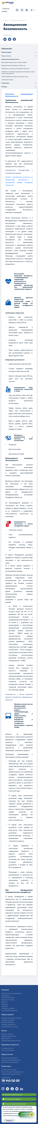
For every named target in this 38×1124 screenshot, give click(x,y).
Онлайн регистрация (7, 79)
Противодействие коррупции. (13, 1099)
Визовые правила (7, 1022)
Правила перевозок (8, 1024)
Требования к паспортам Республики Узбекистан (15, 68)
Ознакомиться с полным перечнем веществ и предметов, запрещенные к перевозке (19, 697)
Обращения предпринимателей (13, 1094)
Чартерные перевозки (9, 1010)
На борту (4, 86)
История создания (8, 998)
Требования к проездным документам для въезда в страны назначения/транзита (18, 72)
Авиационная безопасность (11, 1060)
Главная (5, 20)
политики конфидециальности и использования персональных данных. (17, 1113)
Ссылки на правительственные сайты (15, 1104)
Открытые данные (8, 1008)
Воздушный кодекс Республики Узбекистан (13, 65)
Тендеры (4, 1006)
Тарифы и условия (7, 1020)
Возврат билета (7, 1034)
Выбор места (6, 1038)
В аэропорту (5, 83)
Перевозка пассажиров (9, 1062)
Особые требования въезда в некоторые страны (14, 76)
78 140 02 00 (10, 1080)
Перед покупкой (6, 52)
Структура (5, 995)
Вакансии (4, 1004)
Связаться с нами (7, 1000)
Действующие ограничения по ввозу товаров (14, 62)
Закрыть (9, 1120)
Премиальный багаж (8, 1036)
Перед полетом (6, 56)
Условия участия (7, 1048)
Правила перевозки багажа (11, 1018)
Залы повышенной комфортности (13, 1072)
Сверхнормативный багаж (11, 1040)
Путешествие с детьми (9, 1026)
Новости (4, 1002)
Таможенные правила (9, 1058)
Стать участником (8, 1050)
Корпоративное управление (11, 993)
